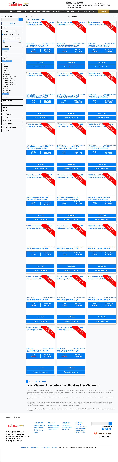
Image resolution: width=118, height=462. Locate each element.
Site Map (55, 447)
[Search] (21, 19)
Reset (11, 23)
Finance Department (53, 427)
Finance (12, 34)
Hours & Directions (67, 427)
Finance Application (53, 425)
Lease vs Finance (52, 429)
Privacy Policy (66, 429)
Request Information (40, 67)
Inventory (38, 423)
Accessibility (35, 447)
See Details (40, 63)
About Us (66, 423)
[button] (15, 11)
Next (44, 381)
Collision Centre (80, 430)
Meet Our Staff (66, 425)
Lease (5, 34)
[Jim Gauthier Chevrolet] (18, 4)
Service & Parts (79, 423)
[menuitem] (12, 49)
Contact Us (25, 447)
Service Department (81, 426)
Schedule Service (80, 432)
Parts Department (81, 428)
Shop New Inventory (39, 425)
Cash (17, 34)
